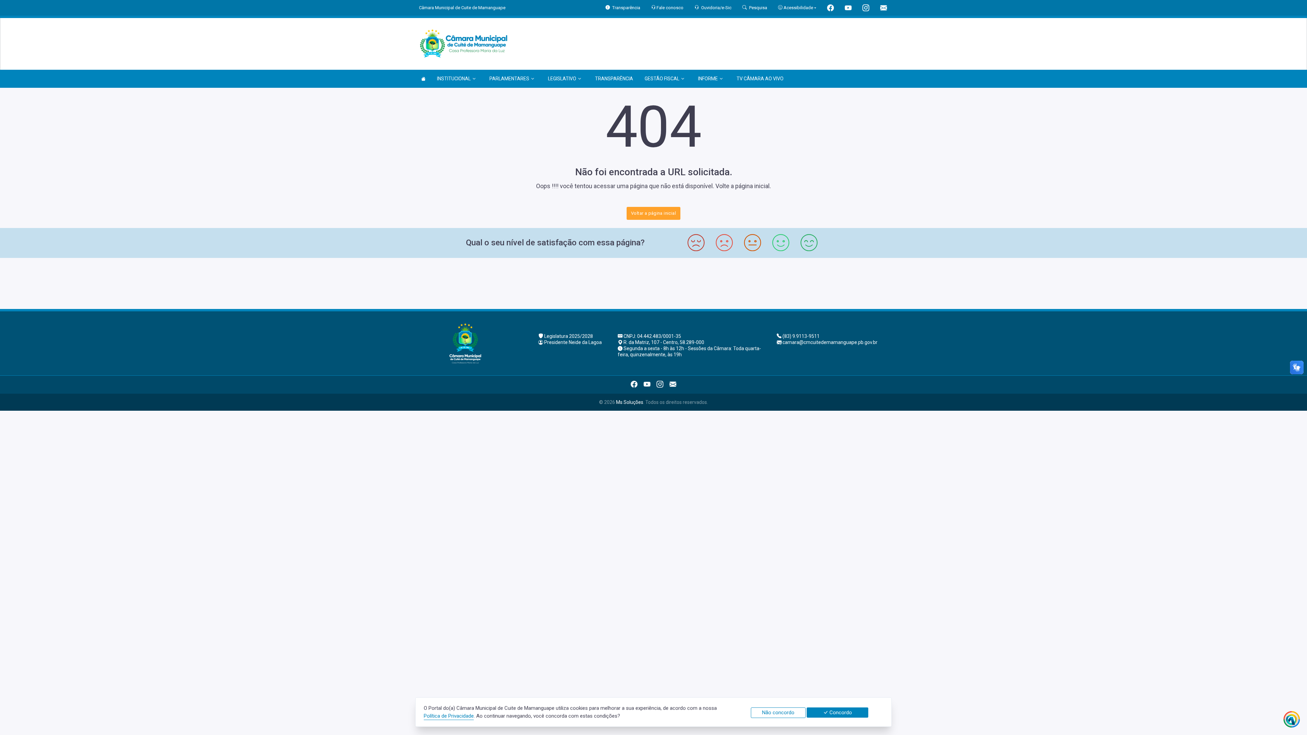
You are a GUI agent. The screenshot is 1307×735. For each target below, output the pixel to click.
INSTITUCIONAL (454, 78)
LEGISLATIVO (562, 78)
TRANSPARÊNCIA (614, 78)
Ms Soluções (629, 402)
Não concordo (778, 712)
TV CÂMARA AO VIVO (760, 78)
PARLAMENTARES (509, 78)
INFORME (708, 78)
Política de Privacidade (449, 716)
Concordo (840, 712)
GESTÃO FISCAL (662, 78)
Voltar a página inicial (653, 213)
